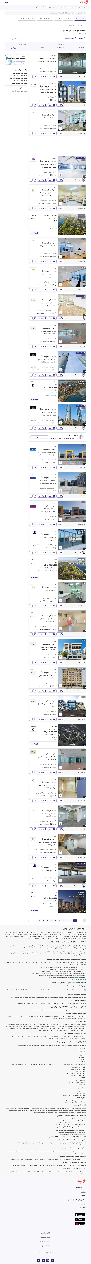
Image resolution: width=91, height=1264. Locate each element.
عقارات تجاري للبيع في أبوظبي (19, 91)
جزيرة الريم (58, 1016)
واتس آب (41, 76)
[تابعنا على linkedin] (38, 1260)
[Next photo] (84, 63)
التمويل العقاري (40, 7)
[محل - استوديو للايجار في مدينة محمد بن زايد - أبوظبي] (57, 485)
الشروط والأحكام (45, 1233)
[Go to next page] (30, 920)
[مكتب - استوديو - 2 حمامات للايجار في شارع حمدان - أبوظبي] (57, 279)
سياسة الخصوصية (45, 1237)
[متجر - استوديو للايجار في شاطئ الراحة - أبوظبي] (57, 652)
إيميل (50, 76)
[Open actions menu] (31, 76)
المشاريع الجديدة (72, 7)
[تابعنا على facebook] (47, 1260)
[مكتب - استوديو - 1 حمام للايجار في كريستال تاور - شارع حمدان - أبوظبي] (57, 761)
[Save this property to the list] (34, 76)
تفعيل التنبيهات (69, 38)
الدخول (6, 2)
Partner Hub (82, 1204)
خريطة (81, 38)
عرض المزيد (13, 48)
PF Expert (82, 1207)
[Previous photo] (59, 63)
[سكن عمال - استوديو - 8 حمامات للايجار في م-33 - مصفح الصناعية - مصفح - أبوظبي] (57, 197)
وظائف (83, 1195)
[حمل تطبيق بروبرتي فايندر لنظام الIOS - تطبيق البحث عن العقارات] (80, 1214)
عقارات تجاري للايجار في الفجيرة (19, 83)
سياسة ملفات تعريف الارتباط (46, 1241)
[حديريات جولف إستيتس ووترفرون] (57, 224)
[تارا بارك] (57, 901)
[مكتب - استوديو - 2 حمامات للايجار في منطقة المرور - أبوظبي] (57, 595)
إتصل (59, 76)
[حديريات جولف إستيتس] (57, 568)
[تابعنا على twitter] (43, 1260)
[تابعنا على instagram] (52, 1260)
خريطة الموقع (45, 1246)
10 (39, 920)
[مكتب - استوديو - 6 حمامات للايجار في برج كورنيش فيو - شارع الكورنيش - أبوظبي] (57, 790)
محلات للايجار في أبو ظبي (76, 979)
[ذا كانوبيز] (57, 391)
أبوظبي (80, 13)
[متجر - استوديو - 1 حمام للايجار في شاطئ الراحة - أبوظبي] (57, 336)
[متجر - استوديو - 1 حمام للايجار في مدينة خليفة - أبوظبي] (57, 680)
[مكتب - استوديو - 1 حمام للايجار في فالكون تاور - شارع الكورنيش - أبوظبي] (57, 307)
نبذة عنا (83, 1192)
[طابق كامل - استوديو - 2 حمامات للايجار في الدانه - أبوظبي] (57, 94)
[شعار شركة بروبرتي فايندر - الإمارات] (84, 2)
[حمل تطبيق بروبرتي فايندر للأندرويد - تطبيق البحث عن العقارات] (80, 1219)
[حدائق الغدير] (57, 735)
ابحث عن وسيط (50, 7)
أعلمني (39, 437)
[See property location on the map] (60, 71)
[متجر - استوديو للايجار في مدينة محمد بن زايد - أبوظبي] (57, 457)
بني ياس (77, 938)
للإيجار (80, 7)
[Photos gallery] (72, 63)
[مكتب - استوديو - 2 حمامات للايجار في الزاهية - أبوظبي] (57, 708)
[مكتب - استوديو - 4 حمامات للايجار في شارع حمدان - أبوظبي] (57, 123)
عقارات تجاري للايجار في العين (19, 81)
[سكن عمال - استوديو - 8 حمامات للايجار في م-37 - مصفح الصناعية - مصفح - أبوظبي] (57, 623)
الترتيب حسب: (17, 38)
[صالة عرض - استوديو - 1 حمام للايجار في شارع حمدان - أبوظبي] (57, 169)
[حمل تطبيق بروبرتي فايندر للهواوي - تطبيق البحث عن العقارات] (80, 1223)
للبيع (85, 7)
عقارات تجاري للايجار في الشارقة (19, 76)
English (52, 1253)
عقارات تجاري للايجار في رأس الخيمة (18, 78)
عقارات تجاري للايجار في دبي (20, 73)
